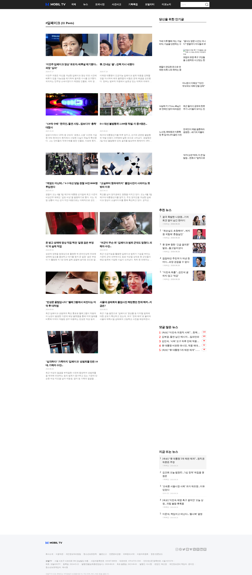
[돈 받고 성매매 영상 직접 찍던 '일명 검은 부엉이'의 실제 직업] (72, 235)
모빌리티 (149, 4)
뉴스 (85, 4)
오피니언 (100, 4)
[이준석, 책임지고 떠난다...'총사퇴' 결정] (182, 504)
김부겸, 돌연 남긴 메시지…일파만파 (180, 323)
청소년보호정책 (90, 540)
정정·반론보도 (157, 540)
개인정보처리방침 (73, 540)
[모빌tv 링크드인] (201, 537)
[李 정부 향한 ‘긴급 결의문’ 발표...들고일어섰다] (182, 234)
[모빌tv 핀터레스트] (180, 537)
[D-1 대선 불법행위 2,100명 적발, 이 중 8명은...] (126, 116)
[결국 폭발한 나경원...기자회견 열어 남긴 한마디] (182, 207)
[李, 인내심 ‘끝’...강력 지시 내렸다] (126, 57)
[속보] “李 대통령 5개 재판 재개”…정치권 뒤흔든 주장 (181, 336)
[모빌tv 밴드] (194, 537)
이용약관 (59, 540)
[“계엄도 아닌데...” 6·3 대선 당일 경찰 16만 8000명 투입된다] (72, 176)
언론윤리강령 (115, 540)
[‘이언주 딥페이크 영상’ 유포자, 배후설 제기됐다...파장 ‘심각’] (72, 57)
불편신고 (103, 540)
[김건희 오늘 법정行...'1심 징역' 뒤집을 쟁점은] (182, 462)
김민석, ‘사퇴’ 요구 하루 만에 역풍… (180, 327)
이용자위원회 (142, 540)
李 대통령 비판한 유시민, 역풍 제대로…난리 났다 (181, 332)
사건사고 (116, 4)
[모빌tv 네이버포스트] (204, 537)
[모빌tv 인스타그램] (176, 537)
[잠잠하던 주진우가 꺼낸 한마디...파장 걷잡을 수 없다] (182, 248)
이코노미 (166, 4)
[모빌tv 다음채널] (187, 537)
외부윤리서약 (128, 540)
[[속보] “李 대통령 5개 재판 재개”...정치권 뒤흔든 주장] (182, 448)
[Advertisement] (183, 171)
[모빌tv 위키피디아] (190, 537)
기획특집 (133, 4)
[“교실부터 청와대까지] (126, 176)
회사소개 (49, 540)
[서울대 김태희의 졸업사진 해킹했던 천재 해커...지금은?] (126, 295)
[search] (206, 4)
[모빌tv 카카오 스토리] (197, 537)
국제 (73, 4)
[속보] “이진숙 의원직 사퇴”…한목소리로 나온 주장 (181, 319)
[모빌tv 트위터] (183, 537)
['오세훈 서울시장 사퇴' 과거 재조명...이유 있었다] (182, 476)
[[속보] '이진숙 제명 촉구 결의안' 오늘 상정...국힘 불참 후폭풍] (182, 490)
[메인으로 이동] (55, 5)
